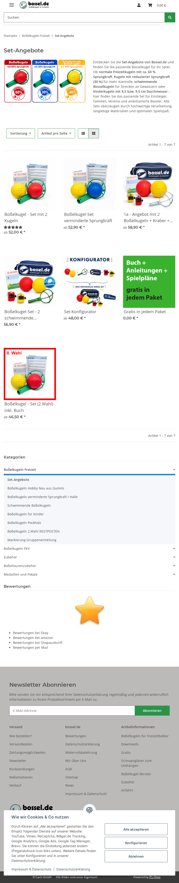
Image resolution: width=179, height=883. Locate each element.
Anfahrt (127, 790)
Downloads (129, 744)
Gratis (126, 752)
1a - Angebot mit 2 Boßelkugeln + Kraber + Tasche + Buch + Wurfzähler (146, 217)
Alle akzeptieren (136, 829)
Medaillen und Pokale (21, 574)
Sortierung (18, 133)
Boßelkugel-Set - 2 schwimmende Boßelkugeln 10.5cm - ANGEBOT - (25, 315)
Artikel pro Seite (54, 133)
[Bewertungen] (13, 227)
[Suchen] (170, 17)
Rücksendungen (21, 769)
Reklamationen (21, 777)
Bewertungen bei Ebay (30, 633)
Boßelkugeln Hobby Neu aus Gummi (35, 488)
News (69, 785)
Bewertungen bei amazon (33, 637)
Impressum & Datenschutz (31, 869)
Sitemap (71, 777)
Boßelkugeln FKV (17, 548)
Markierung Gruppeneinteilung (31, 540)
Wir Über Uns (75, 760)
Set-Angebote (18, 479)
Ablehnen (136, 856)
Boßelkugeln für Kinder (25, 514)
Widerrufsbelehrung (81, 752)
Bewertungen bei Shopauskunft (37, 642)
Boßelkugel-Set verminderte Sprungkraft (88, 217)
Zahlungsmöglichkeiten (27, 752)
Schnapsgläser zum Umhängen (136, 763)
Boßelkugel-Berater (136, 774)
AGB (68, 769)
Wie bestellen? (20, 736)
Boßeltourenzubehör (20, 566)
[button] (139, 5)
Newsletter (17, 760)
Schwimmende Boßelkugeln (29, 505)
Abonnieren (152, 710)
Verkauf (15, 785)
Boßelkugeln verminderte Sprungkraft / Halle (42, 497)
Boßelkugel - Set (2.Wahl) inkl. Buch (28, 407)
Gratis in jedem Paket (145, 311)
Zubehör (10, 557)
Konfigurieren (136, 843)
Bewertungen (75, 736)
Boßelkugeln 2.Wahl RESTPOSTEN (33, 531)
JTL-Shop (154, 877)
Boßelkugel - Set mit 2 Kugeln (25, 217)
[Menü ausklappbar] (11, 3)
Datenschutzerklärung (73, 869)
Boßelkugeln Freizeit (20, 469)
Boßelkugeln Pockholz (24, 522)
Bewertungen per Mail (30, 647)
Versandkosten (20, 744)
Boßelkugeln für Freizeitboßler (145, 736)
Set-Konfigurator (80, 311)
